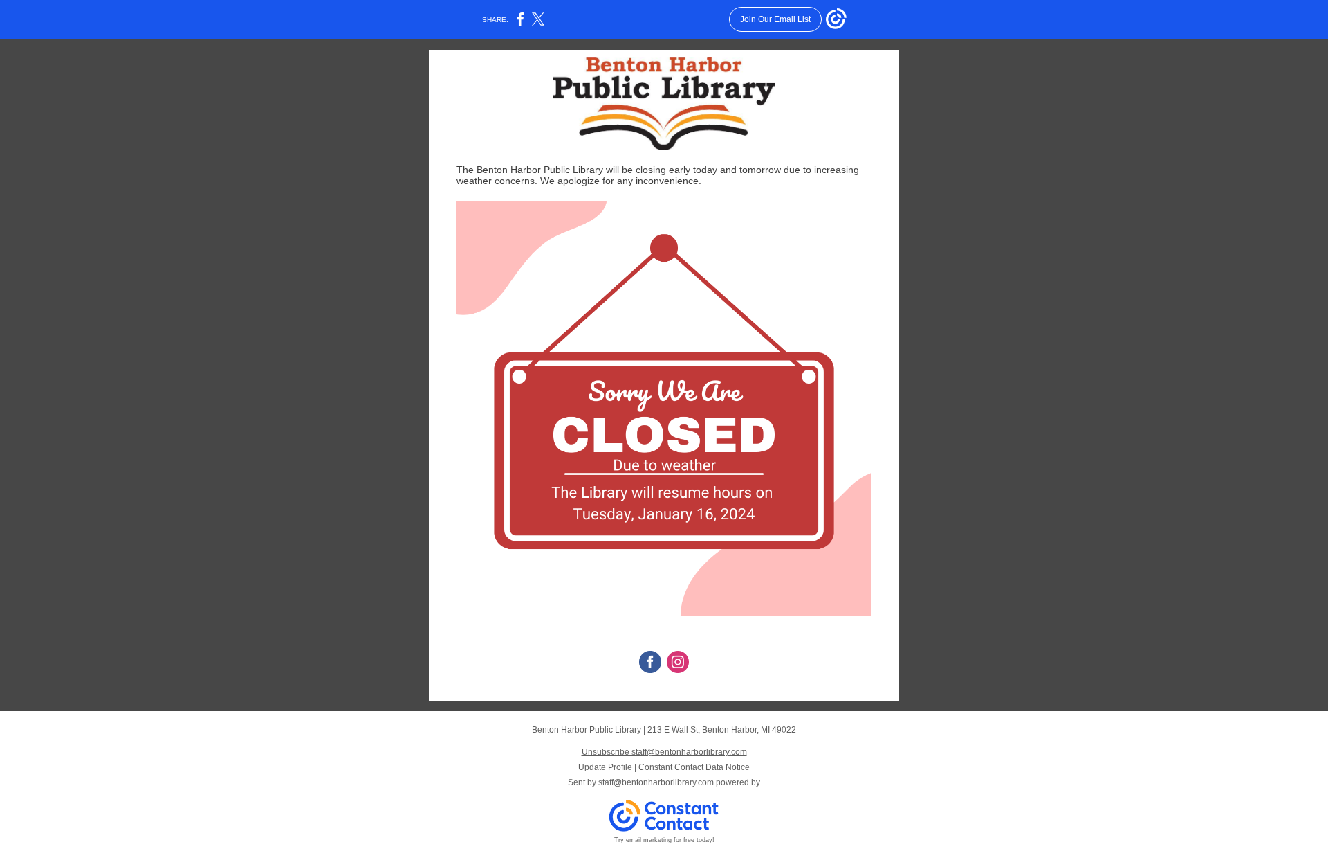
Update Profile (605, 767)
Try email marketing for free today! (664, 839)
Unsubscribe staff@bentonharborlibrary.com (664, 752)
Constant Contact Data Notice (694, 767)
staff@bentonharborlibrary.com (656, 782)
